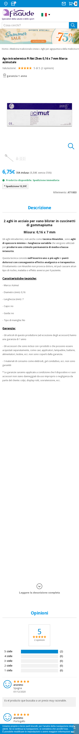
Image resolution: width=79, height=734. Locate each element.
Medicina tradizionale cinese (24, 49)
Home (5, 49)
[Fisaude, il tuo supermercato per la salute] (19, 14)
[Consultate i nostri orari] (14, 3)
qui (73, 731)
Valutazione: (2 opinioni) (28, 68)
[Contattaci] (64, 3)
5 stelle (8, 651)
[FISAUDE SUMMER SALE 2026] (39, 36)
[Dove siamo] (6, 3)
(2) (61, 651)
